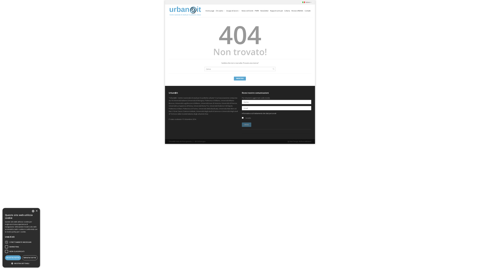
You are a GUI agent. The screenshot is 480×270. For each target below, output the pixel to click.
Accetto (248, 118)
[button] (21, 263)
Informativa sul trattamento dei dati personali (259, 113)
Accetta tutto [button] (13, 258)
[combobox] (33, 211)
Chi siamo (219, 11)
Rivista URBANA (297, 11)
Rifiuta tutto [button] (30, 258)
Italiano (307, 2)
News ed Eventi (247, 11)
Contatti (307, 11)
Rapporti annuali (276, 11)
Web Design (293, 141)
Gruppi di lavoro (232, 11)
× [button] (37, 211)
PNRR (257, 11)
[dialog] (21, 238)
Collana (287, 11)
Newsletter (264, 11)
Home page (210, 11)
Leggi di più (10, 237)
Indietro (240, 78)
